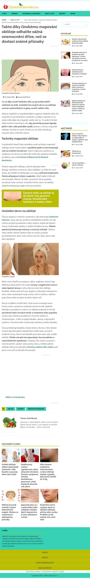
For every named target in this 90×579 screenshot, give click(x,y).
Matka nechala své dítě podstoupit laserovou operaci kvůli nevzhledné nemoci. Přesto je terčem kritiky (78, 105)
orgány (21, 409)
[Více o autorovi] (43, 427)
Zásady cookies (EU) (45, 568)
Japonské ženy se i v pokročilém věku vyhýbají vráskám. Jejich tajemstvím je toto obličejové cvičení (29, 511)
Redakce (45, 552)
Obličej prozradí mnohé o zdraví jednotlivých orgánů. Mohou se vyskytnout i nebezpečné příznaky (10, 512)
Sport (72, 13)
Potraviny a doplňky (31, 13)
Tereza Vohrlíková (28, 418)
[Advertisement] (30, 52)
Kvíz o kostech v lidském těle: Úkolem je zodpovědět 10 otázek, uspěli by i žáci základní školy (80, 138)
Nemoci (14, 13)
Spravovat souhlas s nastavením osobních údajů (45, 571)
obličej (10, 409)
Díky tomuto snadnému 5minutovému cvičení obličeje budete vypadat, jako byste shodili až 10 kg (48, 472)
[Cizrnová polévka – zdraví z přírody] (65, 165)
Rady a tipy (49, 13)
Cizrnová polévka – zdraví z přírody (79, 164)
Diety (4, 13)
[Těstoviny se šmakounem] (65, 153)
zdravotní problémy (36, 409)
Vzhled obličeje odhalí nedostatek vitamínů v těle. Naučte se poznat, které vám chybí (10, 469)
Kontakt (45, 557)
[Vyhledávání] (74, 24)
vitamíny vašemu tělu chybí (39, 347)
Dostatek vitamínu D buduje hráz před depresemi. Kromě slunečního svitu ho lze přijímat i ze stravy (80, 56)
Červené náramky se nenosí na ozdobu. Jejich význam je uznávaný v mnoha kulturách (79, 87)
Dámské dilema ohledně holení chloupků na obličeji (79, 72)
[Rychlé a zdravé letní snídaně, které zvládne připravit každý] (65, 41)
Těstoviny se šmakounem (76, 152)
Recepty (62, 13)
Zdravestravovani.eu (16, 539)
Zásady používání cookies (45, 562)
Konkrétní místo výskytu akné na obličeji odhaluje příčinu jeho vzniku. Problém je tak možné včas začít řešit (49, 512)
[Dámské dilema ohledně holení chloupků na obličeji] (65, 72)
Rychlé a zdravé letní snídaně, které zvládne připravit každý (80, 41)
